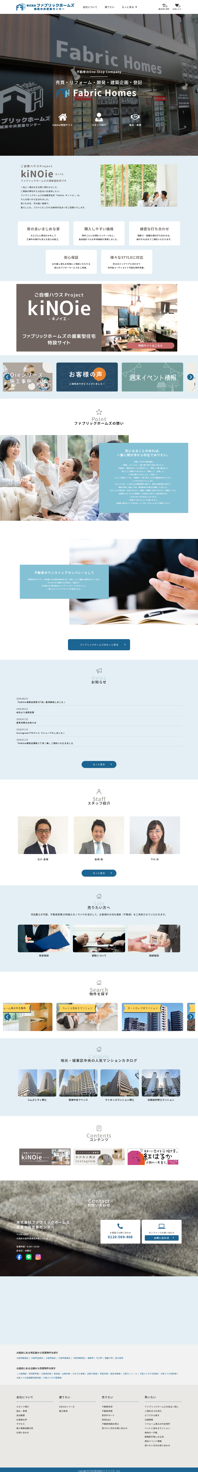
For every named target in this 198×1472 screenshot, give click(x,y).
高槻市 (91, 1358)
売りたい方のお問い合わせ (114, 1428)
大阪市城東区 (64, 1358)
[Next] (190, 377)
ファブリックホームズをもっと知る (99, 644)
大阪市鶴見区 (79, 1358)
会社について (90, 7)
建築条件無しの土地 (154, 1436)
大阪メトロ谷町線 (168, 1373)
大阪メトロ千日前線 (149, 1373)
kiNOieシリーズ (67, 1406)
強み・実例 (135, 125)
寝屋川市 (109, 1358)
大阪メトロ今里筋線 (52, 1377)
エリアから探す (152, 1415)
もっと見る (128, 7)
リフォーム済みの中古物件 (157, 1423)
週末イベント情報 (153, 1441)
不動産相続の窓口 (110, 1423)
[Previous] (7, 377)
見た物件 (164, 7)
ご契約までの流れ (153, 1410)
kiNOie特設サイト (63, 125)
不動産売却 (107, 1406)
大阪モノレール (130, 1373)
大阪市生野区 (37, 1358)
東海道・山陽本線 (62, 1373)
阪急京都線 (115, 1373)
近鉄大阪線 (92, 1373)
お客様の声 (21, 1419)
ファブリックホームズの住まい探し (162, 1406)
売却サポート (108, 1415)
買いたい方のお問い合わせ (157, 1445)
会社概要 (20, 1415)
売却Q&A (106, 1419)
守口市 (99, 1358)
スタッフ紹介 (99, 125)
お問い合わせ (161, 1238)
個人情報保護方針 (24, 1428)
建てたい (110, 7)
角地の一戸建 (151, 1432)
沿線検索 (149, 1419)
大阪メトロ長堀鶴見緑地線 (28, 1377)
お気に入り (177, 7)
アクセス (20, 1423)
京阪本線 (104, 1373)
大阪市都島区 (22, 1358)
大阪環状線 (46, 1373)
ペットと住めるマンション (157, 1428)
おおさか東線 (78, 1373)
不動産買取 (107, 1410)
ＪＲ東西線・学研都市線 (27, 1373)
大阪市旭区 (51, 1358)
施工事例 (63, 1410)
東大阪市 (119, 1358)
